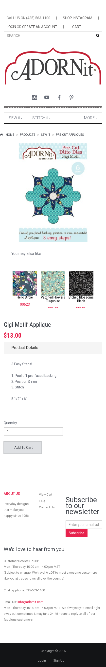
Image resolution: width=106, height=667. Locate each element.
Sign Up (59, 660)
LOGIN (11, 27)
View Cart (45, 494)
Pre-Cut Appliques (70, 134)
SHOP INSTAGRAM (77, 18)
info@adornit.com (30, 602)
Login (42, 660)
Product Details (24, 347)
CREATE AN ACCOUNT (39, 27)
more (89, 118)
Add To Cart (23, 448)
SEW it (14, 118)
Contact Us (47, 507)
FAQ (42, 501)
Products (27, 134)
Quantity (10, 423)
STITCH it (40, 118)
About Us (12, 494)
